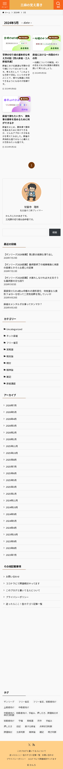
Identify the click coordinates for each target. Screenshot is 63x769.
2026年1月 (11, 439)
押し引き (8, 726)
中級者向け (24, 707)
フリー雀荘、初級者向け (44, 701)
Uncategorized (14, 329)
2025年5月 (11, 480)
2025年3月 (11, 486)
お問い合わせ (13, 576)
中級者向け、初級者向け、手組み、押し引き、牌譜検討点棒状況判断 (31, 713)
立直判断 (20, 731)
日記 (18, 726)
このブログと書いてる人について (23, 590)
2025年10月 (12, 453)
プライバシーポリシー (17, 597)
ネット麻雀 (12, 336)
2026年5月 (11, 412)
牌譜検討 (8, 731)
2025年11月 (12, 446)
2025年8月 (11, 459)
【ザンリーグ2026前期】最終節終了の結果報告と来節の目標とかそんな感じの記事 (31, 267)
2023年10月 (12, 534)
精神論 (9, 370)
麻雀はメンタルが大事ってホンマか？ (23, 305)
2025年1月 (11, 493)
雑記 (8, 376)
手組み (49, 720)
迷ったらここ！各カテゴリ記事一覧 (24, 604)
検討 (8, 363)
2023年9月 (11, 541)
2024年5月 (11, 520)
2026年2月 (11, 432)
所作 (39, 720)
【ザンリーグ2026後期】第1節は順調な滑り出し (28, 256)
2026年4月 (11, 419)
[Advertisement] (31, 643)
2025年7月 (11, 466)
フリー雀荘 (12, 342)
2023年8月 (11, 548)
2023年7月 (11, 555)
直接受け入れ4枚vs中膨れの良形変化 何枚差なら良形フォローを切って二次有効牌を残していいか (30, 294)
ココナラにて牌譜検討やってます (23, 583)
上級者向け (9, 707)
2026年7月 (11, 405)
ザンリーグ (9, 701)
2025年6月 (11, 473)
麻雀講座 (11, 383)
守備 (21, 720)
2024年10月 (12, 507)
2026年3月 (11, 425)
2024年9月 (11, 514)
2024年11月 (12, 500)
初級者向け (9, 720)
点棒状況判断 (46, 726)
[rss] (33, 744)
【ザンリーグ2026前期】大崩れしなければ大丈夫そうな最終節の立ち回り (31, 281)
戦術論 (9, 356)
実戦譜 (9, 349)
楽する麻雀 (30, 726)
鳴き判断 (52, 731)
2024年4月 (11, 527)
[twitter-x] (29, 744)
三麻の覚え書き (31, 4)
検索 (54, 232)
